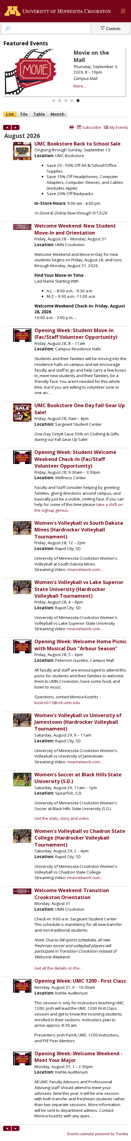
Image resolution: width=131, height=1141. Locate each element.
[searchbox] (51, 28)
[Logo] (59, 11)
